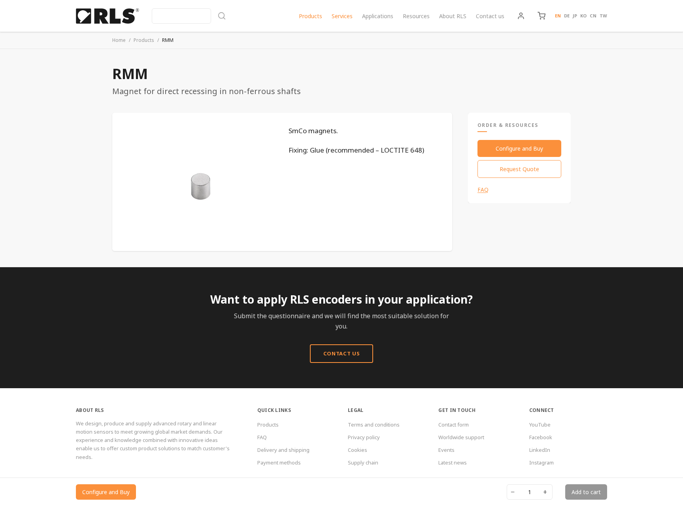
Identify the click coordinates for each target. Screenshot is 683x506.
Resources (416, 16)
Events (446, 449)
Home (119, 40)
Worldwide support (461, 437)
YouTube (540, 424)
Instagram (541, 462)
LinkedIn (539, 449)
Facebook (540, 437)
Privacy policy (364, 437)
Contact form (453, 424)
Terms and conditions (374, 424)
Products (310, 16)
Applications (377, 16)
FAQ (483, 189)
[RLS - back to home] (107, 16)
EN (558, 16)
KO (583, 16)
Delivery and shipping (283, 449)
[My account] (521, 16)
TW (603, 16)
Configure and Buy (519, 148)
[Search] (189, 16)
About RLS (452, 16)
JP (575, 16)
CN (593, 16)
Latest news (452, 462)
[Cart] (541, 16)
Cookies (357, 449)
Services (342, 16)
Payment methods (279, 462)
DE (567, 16)
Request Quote (519, 169)
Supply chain (363, 462)
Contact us (490, 16)
